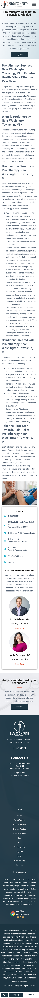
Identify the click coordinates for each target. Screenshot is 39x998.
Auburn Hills (20, 968)
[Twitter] (21, 748)
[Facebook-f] (14, 748)
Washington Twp (11, 972)
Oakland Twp (31, 968)
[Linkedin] (25, 748)
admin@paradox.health (19, 775)
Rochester (30, 965)
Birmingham (8, 975)
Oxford (30, 978)
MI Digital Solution (27, 986)
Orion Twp (21, 978)
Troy (23, 965)
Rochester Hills (7, 968)
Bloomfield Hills (20, 975)
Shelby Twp (24, 972)
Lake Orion (11, 978)
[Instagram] (17, 748)
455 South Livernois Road (20, 763)
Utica (32, 972)
